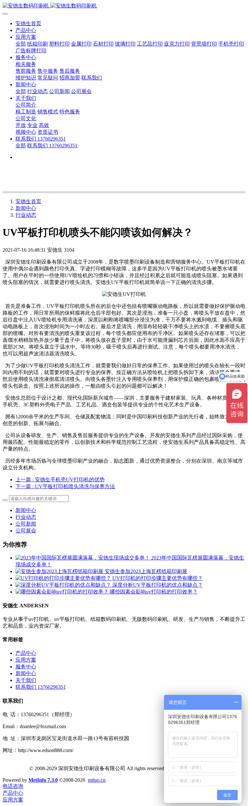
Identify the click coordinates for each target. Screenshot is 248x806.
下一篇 (65, 486)
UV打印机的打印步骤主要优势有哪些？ (157, 578)
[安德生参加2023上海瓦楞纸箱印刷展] (60, 571)
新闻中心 (26, 208)
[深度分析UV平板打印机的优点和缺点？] (64, 585)
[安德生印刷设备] (124, 6)
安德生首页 (28, 23)
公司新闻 (26, 524)
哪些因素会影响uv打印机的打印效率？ (154, 591)
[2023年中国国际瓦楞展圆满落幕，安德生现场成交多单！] (83, 557)
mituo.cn (97, 780)
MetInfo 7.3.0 (43, 780)
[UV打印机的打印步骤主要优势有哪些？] (64, 578)
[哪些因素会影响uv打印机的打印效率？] (63, 591)
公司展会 (26, 530)
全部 (21, 44)
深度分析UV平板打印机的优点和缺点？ (157, 585)
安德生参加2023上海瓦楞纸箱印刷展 (146, 571)
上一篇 (60, 479)
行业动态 (26, 215)
